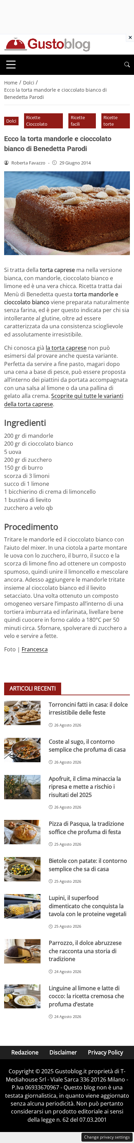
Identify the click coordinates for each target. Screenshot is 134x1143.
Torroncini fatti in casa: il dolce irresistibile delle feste (88, 708)
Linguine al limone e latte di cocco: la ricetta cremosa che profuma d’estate (86, 996)
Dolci (11, 121)
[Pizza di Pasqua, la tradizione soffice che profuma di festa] (22, 832)
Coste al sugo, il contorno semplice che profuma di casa (87, 745)
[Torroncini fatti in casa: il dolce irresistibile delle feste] (22, 713)
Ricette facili (78, 120)
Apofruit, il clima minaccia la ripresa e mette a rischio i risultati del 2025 (85, 787)
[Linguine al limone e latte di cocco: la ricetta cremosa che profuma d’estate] (22, 996)
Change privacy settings (107, 1137)
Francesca (35, 649)
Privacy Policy (105, 1052)
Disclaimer (63, 1052)
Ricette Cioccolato (36, 120)
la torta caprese (66, 348)
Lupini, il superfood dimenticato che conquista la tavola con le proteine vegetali (87, 906)
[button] (127, 65)
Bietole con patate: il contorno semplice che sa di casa (88, 864)
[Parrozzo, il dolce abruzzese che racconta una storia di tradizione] (22, 951)
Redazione (24, 1052)
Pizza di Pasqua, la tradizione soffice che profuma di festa (86, 827)
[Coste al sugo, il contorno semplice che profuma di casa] (22, 750)
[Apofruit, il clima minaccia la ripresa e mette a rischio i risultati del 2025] (22, 787)
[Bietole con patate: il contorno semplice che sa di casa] (22, 869)
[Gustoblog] (47, 44)
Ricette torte (110, 120)
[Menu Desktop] (11, 65)
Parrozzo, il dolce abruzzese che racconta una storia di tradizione (85, 951)
